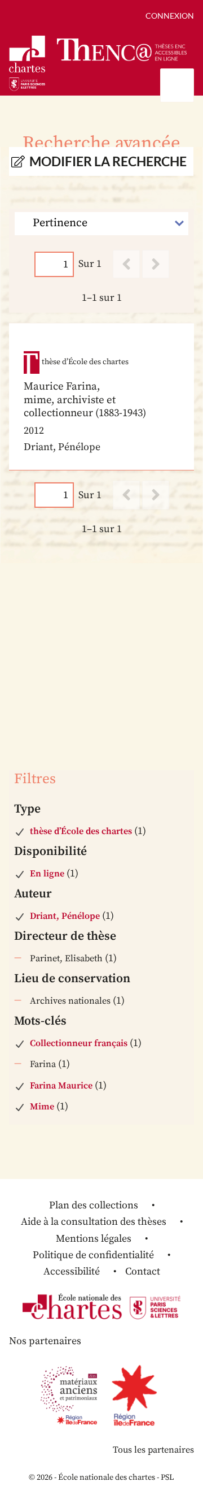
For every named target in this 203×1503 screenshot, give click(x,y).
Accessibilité (71, 1271)
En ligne (47, 873)
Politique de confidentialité (93, 1255)
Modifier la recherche (108, 161)
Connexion (169, 15)
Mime (42, 1106)
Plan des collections (93, 1205)
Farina (43, 1064)
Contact (142, 1271)
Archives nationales (70, 1001)
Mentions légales (93, 1238)
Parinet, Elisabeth (66, 958)
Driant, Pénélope (65, 916)
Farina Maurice (61, 1085)
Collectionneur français (78, 1043)
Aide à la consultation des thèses (93, 1221)
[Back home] (122, 49)
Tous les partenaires (153, 1450)
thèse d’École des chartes (81, 831)
